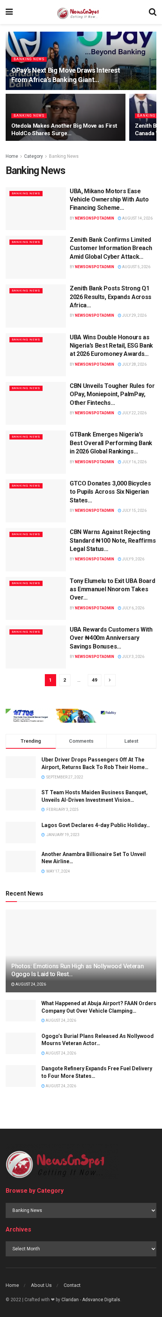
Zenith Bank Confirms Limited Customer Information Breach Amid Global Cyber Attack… (111, 248)
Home (12, 156)
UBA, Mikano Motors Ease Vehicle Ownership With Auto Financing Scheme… (109, 200)
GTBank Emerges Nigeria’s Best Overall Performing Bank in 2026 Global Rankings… (111, 443)
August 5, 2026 (135, 267)
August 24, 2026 (30, 984)
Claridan (70, 1299)
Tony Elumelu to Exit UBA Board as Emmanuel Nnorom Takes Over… (112, 589)
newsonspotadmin (94, 218)
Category (33, 156)
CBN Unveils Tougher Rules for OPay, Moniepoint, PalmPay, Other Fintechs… (112, 394)
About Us (41, 1285)
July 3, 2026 (132, 657)
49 (94, 680)
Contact (72, 1285)
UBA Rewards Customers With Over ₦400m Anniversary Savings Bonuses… (111, 638)
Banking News (29, 59)
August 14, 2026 (137, 218)
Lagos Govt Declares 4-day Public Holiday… (95, 825)
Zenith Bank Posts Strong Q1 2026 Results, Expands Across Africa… (110, 297)
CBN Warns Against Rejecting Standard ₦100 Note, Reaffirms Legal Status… (113, 540)
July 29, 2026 (134, 315)
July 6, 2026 (132, 608)
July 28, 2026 (134, 364)
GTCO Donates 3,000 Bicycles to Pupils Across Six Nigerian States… (110, 492)
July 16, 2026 (134, 462)
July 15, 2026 (134, 510)
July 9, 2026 (132, 559)
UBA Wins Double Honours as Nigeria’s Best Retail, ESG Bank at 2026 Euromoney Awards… (111, 346)
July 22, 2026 (134, 413)
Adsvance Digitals (101, 1299)
